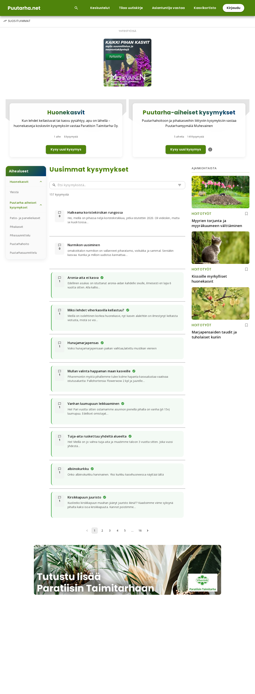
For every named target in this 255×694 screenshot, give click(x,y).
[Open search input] (76, 8)
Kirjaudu (233, 8)
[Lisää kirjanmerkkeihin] (246, 214)
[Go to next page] (147, 530)
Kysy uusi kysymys (66, 149)
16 (140, 530)
